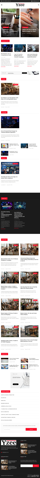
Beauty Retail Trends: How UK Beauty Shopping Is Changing (9, 259)
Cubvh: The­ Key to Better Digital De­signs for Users (29, 30)
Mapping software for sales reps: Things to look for (14, 145)
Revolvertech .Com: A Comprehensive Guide (6, 54)
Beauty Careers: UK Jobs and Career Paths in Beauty (29, 313)
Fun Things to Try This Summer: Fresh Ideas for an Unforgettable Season (9, 98)
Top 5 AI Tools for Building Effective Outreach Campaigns (19, 55)
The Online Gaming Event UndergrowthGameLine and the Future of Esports (6, 214)
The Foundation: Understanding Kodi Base (34, 359)
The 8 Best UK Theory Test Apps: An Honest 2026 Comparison (9, 177)
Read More (3, 66)
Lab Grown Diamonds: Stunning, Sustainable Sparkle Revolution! (32, 55)
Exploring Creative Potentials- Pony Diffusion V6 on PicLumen (10, 31)
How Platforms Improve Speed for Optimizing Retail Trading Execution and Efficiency (19, 215)
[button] (2, 5)
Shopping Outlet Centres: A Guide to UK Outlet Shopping (9, 341)
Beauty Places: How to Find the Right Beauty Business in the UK (29, 340)
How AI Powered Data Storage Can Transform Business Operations (9, 131)
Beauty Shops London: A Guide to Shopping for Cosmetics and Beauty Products (9, 287)
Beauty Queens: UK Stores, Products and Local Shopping (9, 313)
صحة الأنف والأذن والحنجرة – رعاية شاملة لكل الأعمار (14, 366)
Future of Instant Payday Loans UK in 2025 (14, 359)
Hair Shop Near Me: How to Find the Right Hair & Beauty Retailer (29, 287)
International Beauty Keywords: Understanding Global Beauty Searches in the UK (29, 259)
